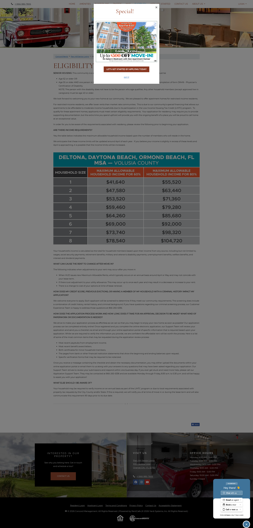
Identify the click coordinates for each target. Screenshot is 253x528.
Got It (126, 77)
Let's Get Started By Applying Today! (126, 69)
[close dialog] (156, 7)
